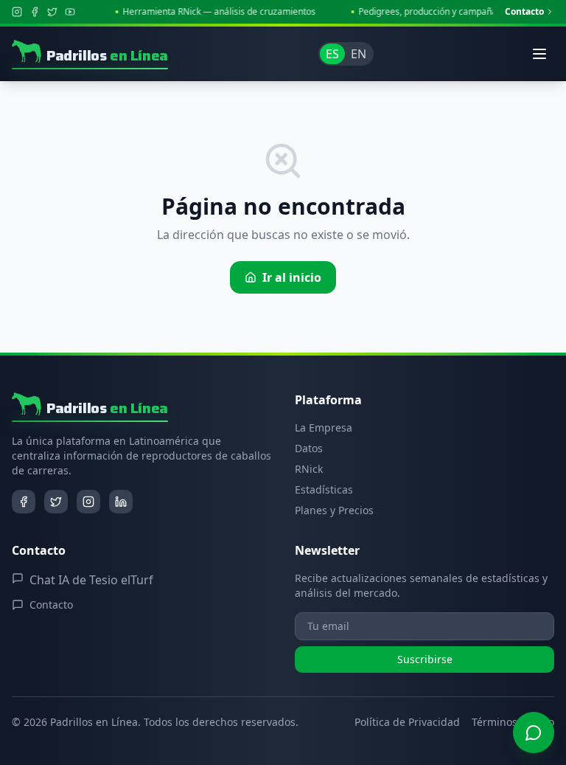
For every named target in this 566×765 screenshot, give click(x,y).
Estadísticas (324, 489)
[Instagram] (17, 12)
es (332, 54)
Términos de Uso (513, 722)
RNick (309, 469)
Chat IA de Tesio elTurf (91, 580)
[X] (52, 12)
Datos (309, 448)
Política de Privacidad (407, 722)
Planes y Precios (334, 510)
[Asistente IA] (533, 732)
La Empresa (323, 427)
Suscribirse (425, 659)
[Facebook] (34, 12)
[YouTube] (70, 12)
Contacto (524, 12)
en (358, 54)
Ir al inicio (291, 277)
